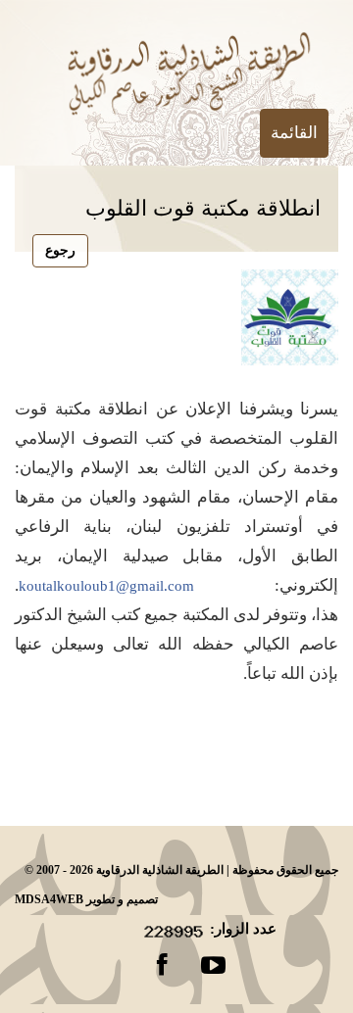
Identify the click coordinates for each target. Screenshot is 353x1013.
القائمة (294, 132)
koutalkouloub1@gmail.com (106, 586)
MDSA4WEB (49, 899)
